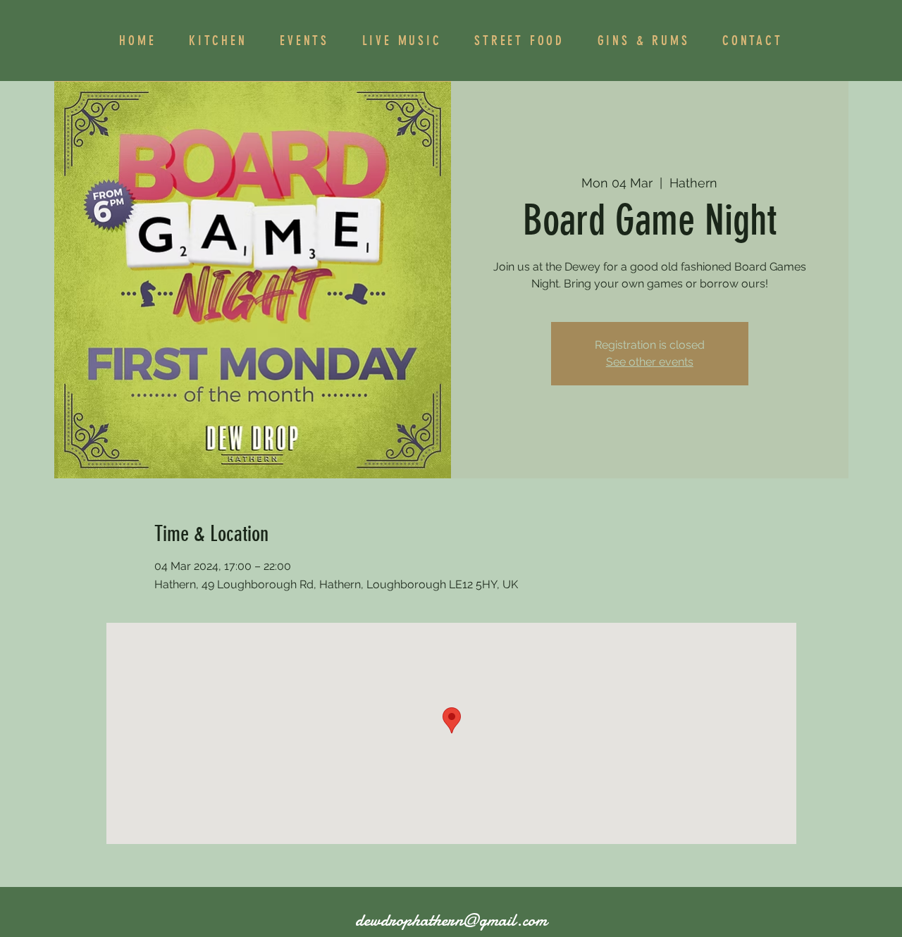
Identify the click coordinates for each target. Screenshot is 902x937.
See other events (649, 361)
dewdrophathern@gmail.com (451, 920)
